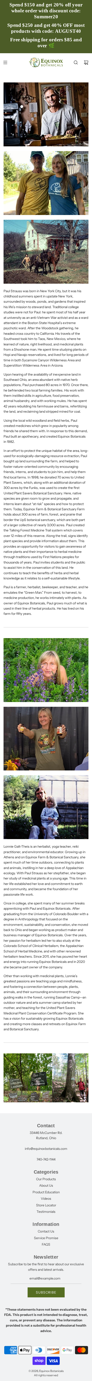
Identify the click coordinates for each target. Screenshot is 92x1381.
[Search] (76, 62)
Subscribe (46, 1292)
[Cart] (86, 62)
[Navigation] (5, 62)
